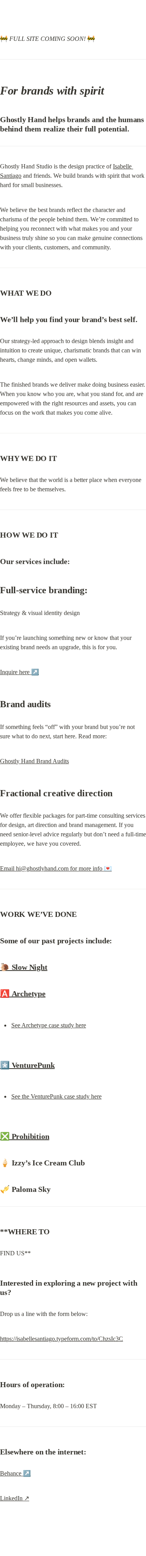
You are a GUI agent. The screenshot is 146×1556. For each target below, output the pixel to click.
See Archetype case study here (48, 1025)
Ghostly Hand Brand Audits (34, 761)
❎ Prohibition (24, 1136)
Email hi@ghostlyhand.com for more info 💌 (56, 868)
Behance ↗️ (15, 1473)
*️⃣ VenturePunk (27, 1065)
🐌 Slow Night (23, 967)
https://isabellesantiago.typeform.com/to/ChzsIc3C (61, 1338)
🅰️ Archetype (23, 993)
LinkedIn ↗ (14, 1498)
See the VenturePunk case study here (56, 1096)
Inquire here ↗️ (19, 672)
